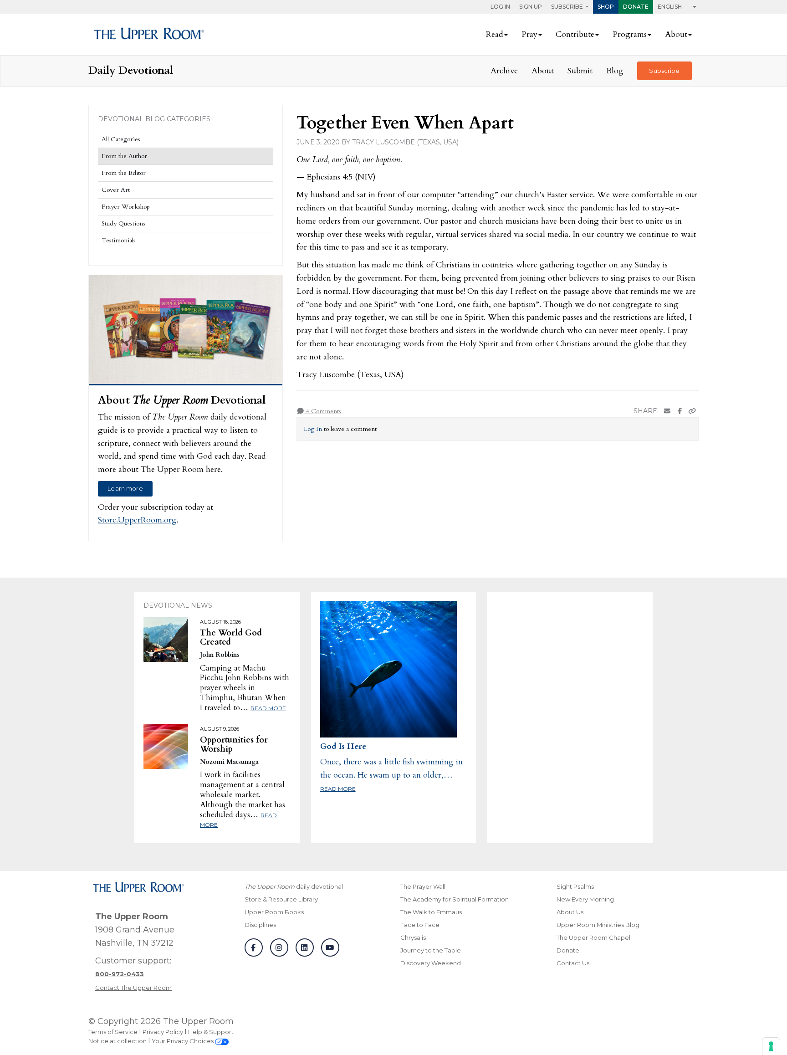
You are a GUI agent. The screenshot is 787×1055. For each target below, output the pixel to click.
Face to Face (419, 924)
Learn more (125, 488)
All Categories (121, 139)
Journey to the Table (430, 950)
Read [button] (494, 34)
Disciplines (260, 924)
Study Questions (123, 223)
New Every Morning (585, 899)
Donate (636, 6)
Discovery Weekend (430, 963)
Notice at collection (117, 1041)
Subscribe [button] (567, 6)
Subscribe (664, 70)
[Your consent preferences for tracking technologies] (771, 1046)
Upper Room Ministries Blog (598, 924)
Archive (504, 71)
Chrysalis (413, 937)
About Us (570, 912)
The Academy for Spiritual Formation (454, 899)
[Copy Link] (692, 411)
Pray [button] (529, 34)
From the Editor (124, 173)
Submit (580, 71)
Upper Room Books (274, 912)
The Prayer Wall (422, 886)
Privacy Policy (163, 1031)
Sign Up (530, 6)
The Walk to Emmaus (431, 912)
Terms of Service (113, 1031)
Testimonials (119, 240)
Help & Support (211, 1031)
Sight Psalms (575, 886)
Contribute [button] (575, 34)
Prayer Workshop (126, 206)
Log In (500, 6)
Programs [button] (630, 34)
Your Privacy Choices (183, 1041)
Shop (606, 6)
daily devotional (294, 886)
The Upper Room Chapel (593, 937)
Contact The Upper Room (133, 987)
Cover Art (116, 189)
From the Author (124, 156)
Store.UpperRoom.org (137, 520)
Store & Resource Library (281, 899)
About (542, 71)
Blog (614, 71)
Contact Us (573, 963)
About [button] (676, 34)
